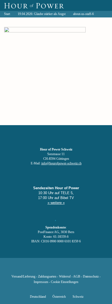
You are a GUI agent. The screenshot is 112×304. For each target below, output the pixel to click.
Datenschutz (91, 276)
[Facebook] (28, 268)
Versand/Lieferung (23, 276)
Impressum (41, 282)
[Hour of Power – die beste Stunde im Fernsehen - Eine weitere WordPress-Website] (34, 5)
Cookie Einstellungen (64, 282)
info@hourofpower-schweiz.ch (61, 163)
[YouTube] (47, 268)
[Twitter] (37, 268)
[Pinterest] (65, 268)
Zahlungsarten (47, 276)
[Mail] (84, 268)
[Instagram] (56, 268)
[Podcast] (74, 268)
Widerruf (65, 276)
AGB (76, 276)
